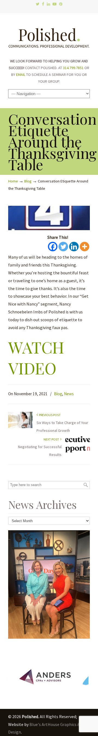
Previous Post (49, 415)
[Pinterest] (60, 4)
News (69, 393)
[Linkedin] (74, 246)
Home (13, 181)
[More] (84, 246)
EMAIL (20, 74)
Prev (15, 678)
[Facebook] (43, 4)
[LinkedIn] (48, 4)
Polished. (49, 35)
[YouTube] (54, 4)
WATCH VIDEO (36, 357)
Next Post (52, 439)
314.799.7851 (73, 67)
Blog (28, 181)
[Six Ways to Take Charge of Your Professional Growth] (20, 427)
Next (82, 678)
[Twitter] (37, 4)
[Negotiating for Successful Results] (77, 451)
